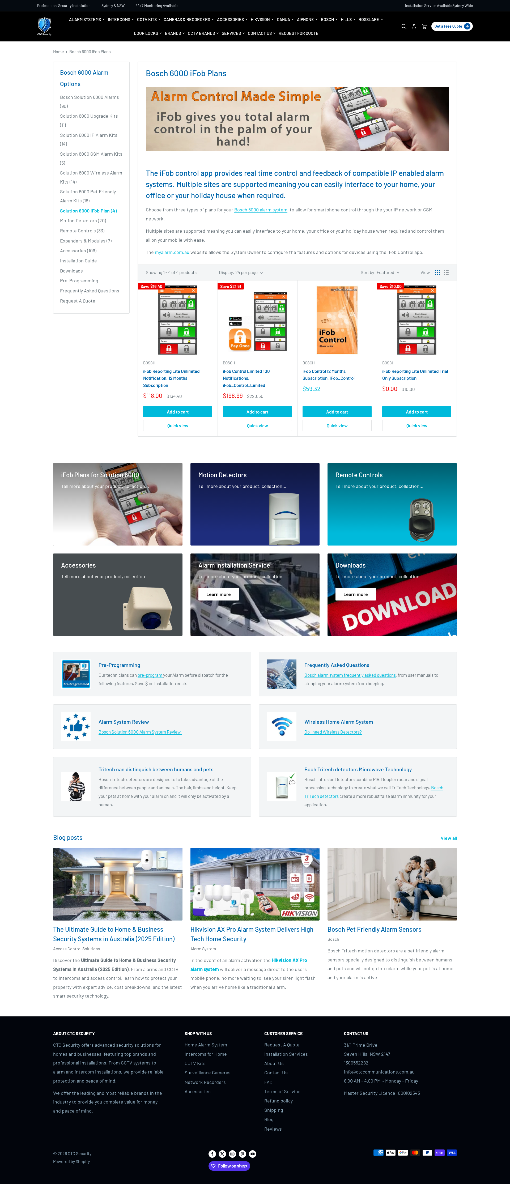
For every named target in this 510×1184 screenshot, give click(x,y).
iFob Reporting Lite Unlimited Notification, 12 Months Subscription (171, 378)
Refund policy (278, 1101)
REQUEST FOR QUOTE (298, 33)
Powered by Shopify (71, 1161)
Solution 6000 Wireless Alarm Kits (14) (91, 177)
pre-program (150, 675)
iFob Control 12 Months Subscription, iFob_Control (329, 374)
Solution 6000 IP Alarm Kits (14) (88, 139)
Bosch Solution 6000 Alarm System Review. (140, 731)
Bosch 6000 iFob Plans (90, 51)
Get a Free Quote (448, 26)
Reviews (273, 1129)
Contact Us (276, 1072)
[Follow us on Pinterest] (242, 1153)
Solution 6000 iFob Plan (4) (88, 211)
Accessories (198, 1091)
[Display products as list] (446, 272)
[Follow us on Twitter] (222, 1153)
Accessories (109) (78, 250)
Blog (269, 1119)
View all (449, 838)
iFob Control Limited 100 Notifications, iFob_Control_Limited (246, 378)
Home (58, 51)
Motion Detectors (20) (83, 220)
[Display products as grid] (437, 272)
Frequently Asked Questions (89, 290)
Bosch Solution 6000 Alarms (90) (89, 101)
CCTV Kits (195, 1063)
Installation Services (286, 1054)
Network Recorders (205, 1082)
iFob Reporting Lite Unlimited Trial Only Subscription (415, 374)
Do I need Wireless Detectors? (333, 731)
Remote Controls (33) (82, 230)
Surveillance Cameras (208, 1072)
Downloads (71, 271)
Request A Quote (77, 301)
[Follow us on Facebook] (212, 1153)
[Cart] (424, 26)
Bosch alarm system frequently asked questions (350, 675)
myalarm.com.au (172, 252)
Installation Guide (78, 260)
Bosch (149, 362)
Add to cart (178, 411)
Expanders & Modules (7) (86, 241)
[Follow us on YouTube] (252, 1153)
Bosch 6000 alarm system (260, 209)
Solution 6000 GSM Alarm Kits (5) (91, 158)
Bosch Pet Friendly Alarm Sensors (375, 929)
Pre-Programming (79, 280)
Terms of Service (282, 1091)
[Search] (403, 26)
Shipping (273, 1110)
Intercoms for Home (206, 1054)
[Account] (414, 26)
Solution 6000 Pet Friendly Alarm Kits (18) (88, 196)
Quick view (177, 425)
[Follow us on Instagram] (232, 1153)
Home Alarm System (206, 1044)
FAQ (268, 1082)
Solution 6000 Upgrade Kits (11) (89, 120)
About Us (274, 1063)
